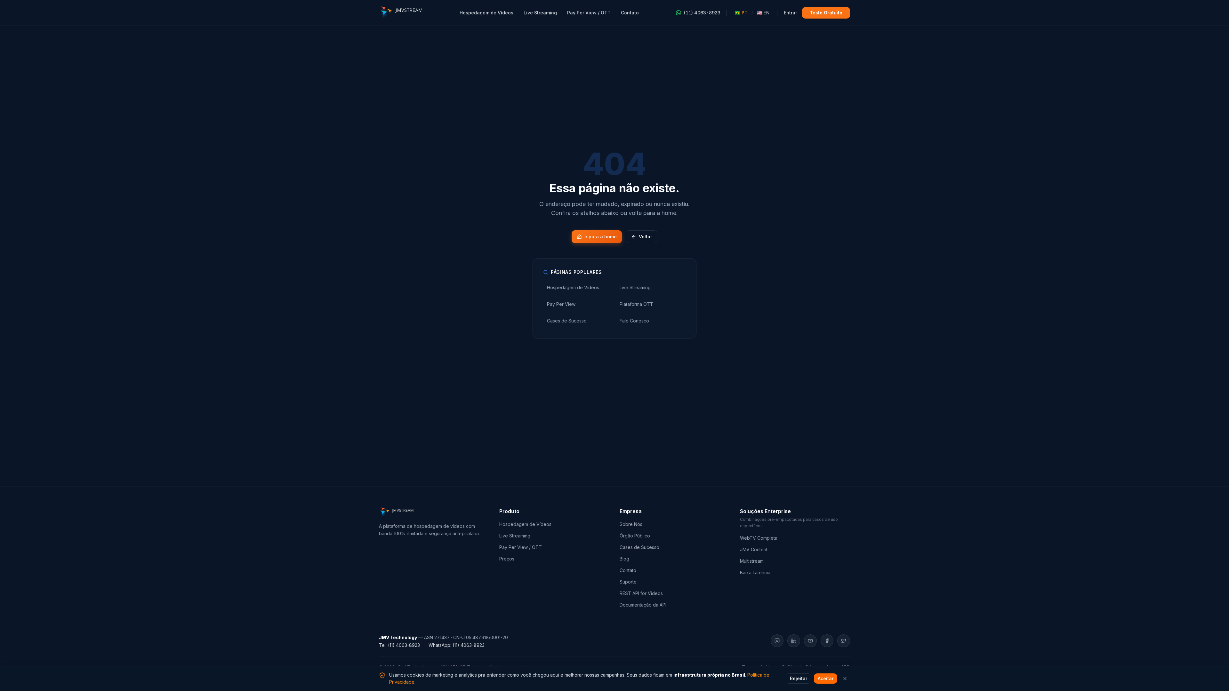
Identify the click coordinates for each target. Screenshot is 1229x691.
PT (741, 12)
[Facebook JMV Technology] (827, 640)
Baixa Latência (755, 572)
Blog (624, 558)
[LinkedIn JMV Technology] (793, 640)
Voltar (645, 236)
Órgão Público (635, 535)
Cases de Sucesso (639, 547)
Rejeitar (798, 678)
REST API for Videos (641, 593)
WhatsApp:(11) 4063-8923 (457, 645)
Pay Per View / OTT (589, 12)
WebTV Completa (758, 538)
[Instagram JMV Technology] (777, 640)
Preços (506, 558)
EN (763, 12)
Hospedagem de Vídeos (486, 12)
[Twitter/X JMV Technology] (843, 640)
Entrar (790, 12)
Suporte (628, 581)
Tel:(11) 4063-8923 (399, 645)
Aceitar (825, 678)
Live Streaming (540, 12)
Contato (630, 12)
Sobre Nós (631, 524)
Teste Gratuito (826, 12)
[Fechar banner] (845, 678)
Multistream (752, 561)
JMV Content (753, 549)
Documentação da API (643, 605)
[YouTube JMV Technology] (810, 640)
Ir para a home (600, 236)
